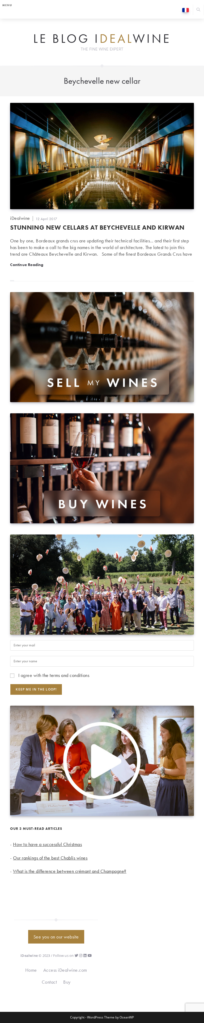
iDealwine (20, 218)
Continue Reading (26, 264)
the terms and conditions (65, 675)
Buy (67, 982)
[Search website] (198, 10)
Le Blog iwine (102, 39)
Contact (49, 982)
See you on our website (56, 937)
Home (31, 970)
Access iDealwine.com (65, 970)
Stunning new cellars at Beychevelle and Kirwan (97, 227)
